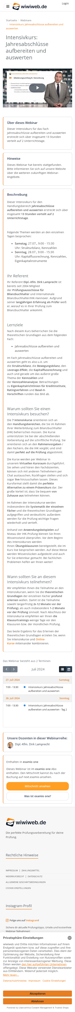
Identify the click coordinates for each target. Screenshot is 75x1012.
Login (65, 3)
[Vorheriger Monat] (6, 669)
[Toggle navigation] (8, 6)
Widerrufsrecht (15, 876)
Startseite (11, 20)
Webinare (25, 20)
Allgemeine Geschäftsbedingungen (26, 882)
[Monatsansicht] (69, 669)
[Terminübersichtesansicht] (62, 669)
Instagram (32, 920)
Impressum (12, 870)
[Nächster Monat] (13, 669)
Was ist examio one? (37, 796)
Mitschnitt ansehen (37, 786)
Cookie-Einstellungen (18, 888)
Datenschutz (35, 876)
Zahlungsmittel (31, 870)
